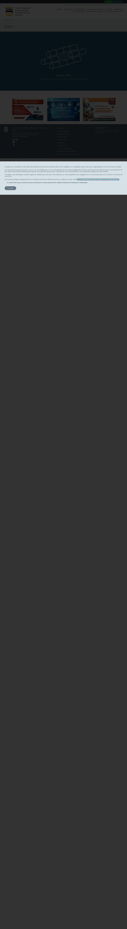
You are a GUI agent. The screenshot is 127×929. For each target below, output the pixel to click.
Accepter (10, 188)
